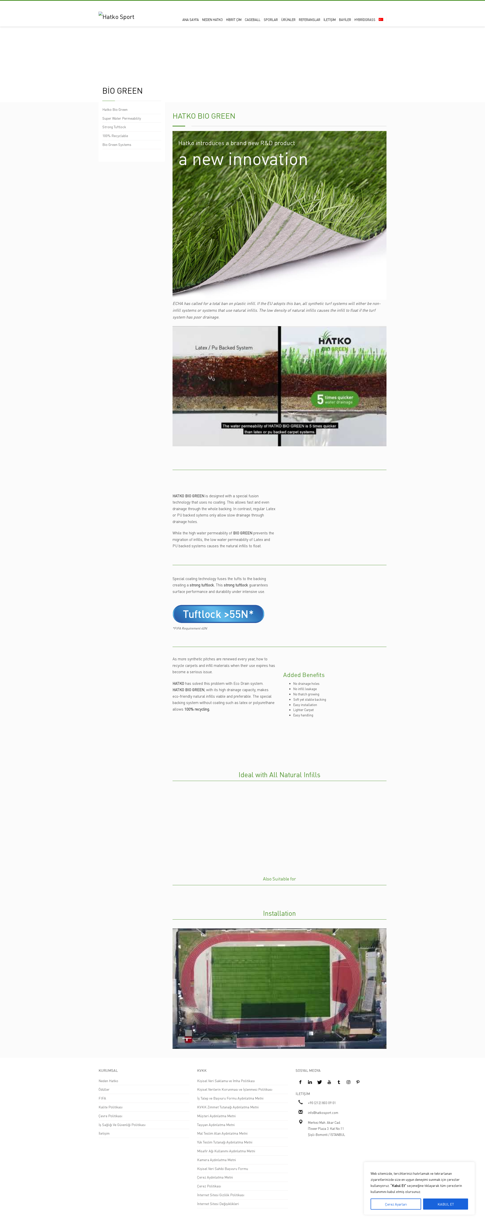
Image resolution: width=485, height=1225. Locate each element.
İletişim (104, 1133)
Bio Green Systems (116, 144)
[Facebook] (300, 1082)
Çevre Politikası (110, 1115)
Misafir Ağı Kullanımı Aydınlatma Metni (226, 1151)
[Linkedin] (310, 1082)
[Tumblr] (339, 1082)
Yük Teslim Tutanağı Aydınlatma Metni (224, 1142)
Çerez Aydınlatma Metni (215, 1177)
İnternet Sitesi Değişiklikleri (218, 1203)
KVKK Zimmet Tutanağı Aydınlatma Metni (228, 1107)
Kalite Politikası (111, 1107)
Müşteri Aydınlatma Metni (216, 1115)
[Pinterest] (358, 1082)
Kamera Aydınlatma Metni (216, 1159)
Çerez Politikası (209, 1186)
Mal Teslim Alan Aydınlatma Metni (222, 1133)
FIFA (102, 1098)
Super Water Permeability (121, 118)
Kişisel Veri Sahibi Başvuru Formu (222, 1168)
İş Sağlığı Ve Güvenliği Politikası (122, 1124)
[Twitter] (320, 1082)
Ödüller (104, 1089)
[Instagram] (348, 1082)
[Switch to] (382, 19)
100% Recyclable (115, 135)
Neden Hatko (108, 1080)
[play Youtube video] (280, 386)
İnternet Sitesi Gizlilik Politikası (220, 1194)
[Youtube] (329, 1082)
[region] (419, 1188)
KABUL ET (446, 1204)
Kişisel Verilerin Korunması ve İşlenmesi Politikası (234, 1089)
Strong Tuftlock (114, 126)
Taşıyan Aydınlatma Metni (216, 1124)
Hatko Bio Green (115, 109)
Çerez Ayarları (396, 1204)
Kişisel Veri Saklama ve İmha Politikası (226, 1080)
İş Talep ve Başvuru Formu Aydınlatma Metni (230, 1098)
